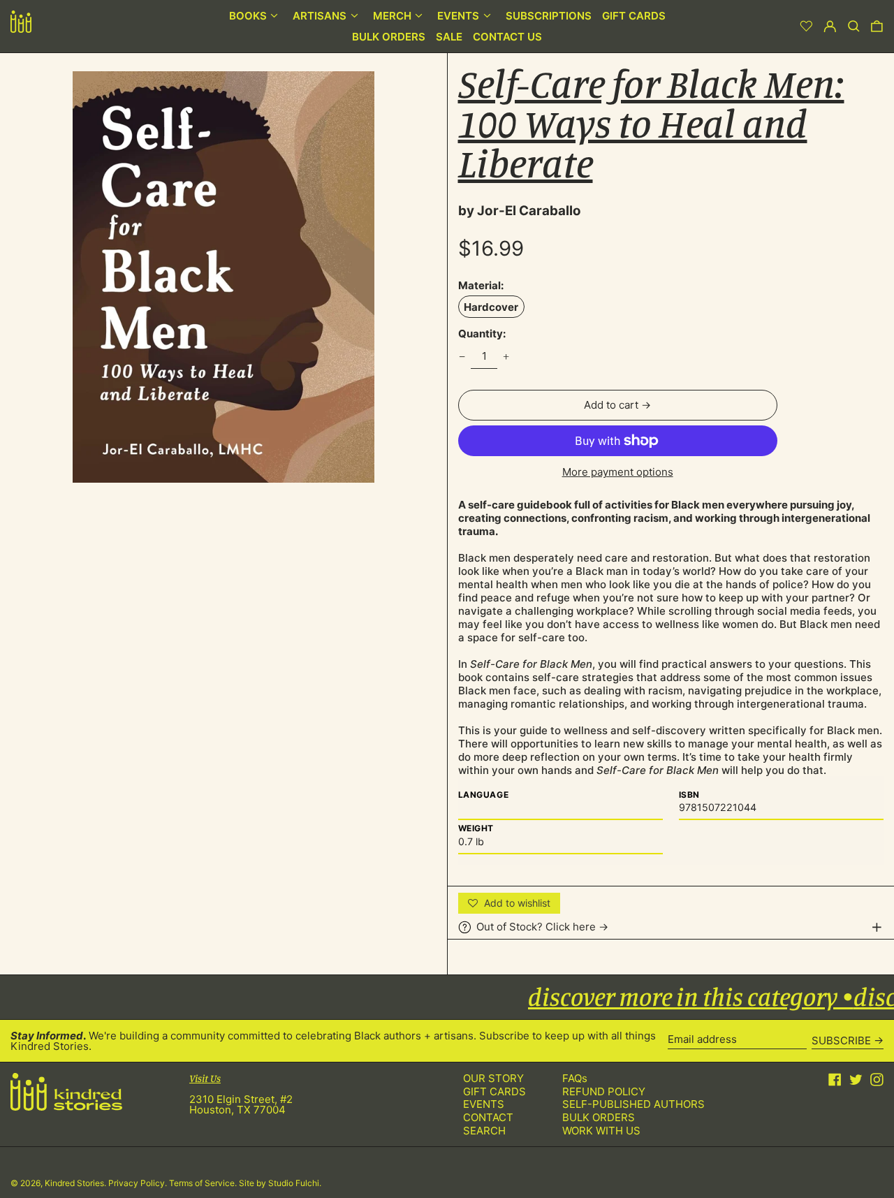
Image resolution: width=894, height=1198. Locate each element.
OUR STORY (493, 1078)
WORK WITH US (601, 1130)
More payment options (617, 472)
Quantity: (482, 333)
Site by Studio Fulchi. (280, 1183)
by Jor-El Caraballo (519, 211)
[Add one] (506, 356)
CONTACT (488, 1117)
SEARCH (484, 1130)
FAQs (574, 1078)
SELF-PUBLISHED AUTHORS (633, 1104)
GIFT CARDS (494, 1091)
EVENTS (483, 1104)
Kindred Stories (74, 1183)
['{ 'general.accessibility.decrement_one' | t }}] (462, 356)
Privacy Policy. (138, 1183)
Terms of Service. (204, 1183)
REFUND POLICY (603, 1091)
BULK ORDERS (598, 1117)
